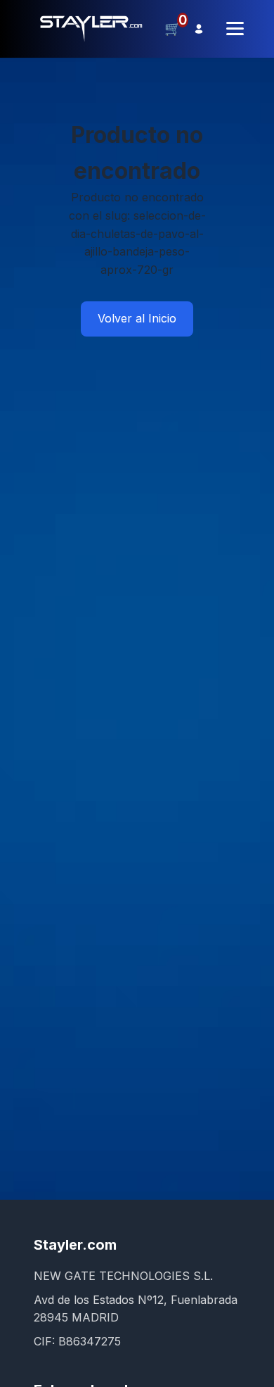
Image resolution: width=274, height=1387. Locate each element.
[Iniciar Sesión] (198, 28)
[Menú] (235, 28)
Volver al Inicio (137, 318)
